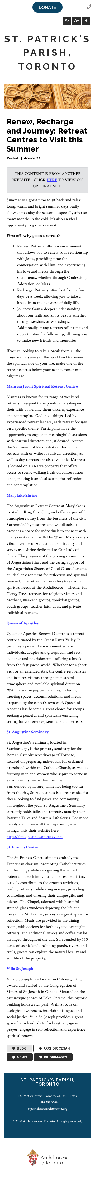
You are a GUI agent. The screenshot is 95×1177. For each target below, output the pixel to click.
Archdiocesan (56, 1048)
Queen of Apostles (23, 623)
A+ (67, 20)
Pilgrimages (54, 1057)
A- (76, 20)
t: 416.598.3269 (48, 1102)
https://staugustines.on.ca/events (35, 837)
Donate (47, 7)
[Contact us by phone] (89, 7)
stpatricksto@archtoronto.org (47, 1109)
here (52, 180)
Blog (21, 1048)
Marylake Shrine (22, 495)
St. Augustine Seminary (28, 732)
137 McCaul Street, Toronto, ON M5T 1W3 (47, 1096)
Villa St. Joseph (20, 968)
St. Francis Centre (22, 847)
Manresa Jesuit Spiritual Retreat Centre (42, 386)
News (21, 1057)
